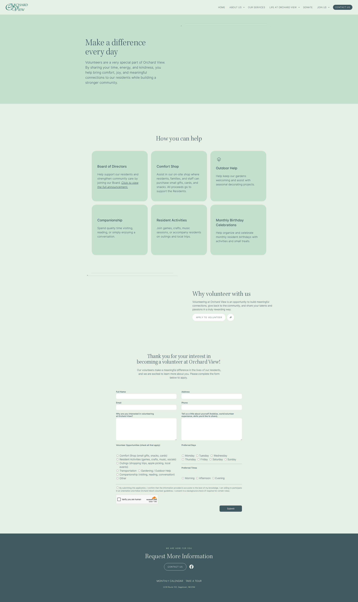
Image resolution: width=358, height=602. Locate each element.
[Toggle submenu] (244, 7)
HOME (221, 7)
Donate (308, 7)
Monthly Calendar (170, 580)
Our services (256, 7)
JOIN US (322, 7)
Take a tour (194, 580)
